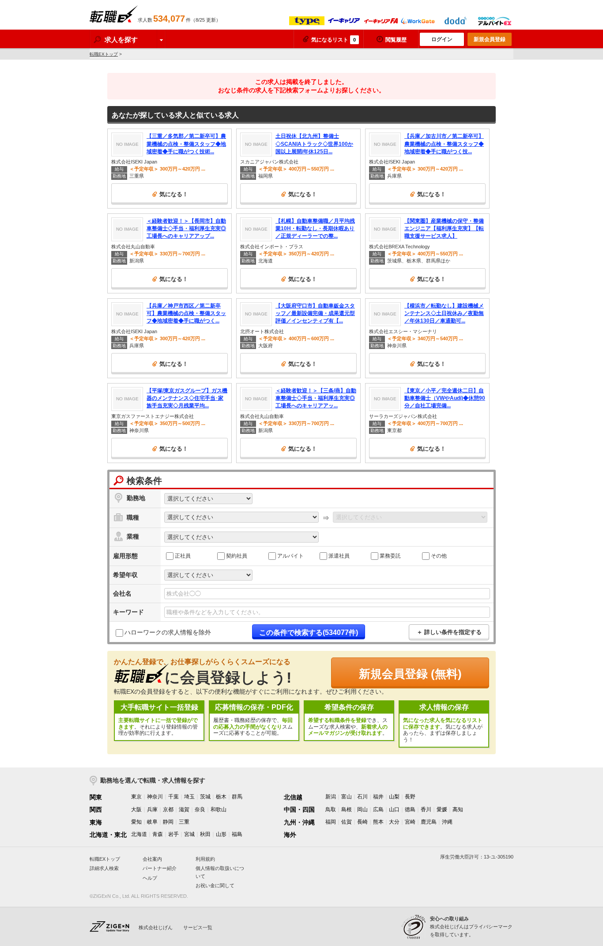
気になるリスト (333, 40)
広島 (378, 809)
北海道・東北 (108, 834)
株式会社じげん (156, 927)
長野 (410, 797)
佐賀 (346, 822)
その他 (439, 555)
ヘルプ (150, 878)
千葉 (173, 797)
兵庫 (152, 809)
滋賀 (184, 809)
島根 (346, 809)
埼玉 (189, 797)
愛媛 (442, 809)
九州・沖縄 (299, 822)
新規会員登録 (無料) (410, 673)
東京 (136, 797)
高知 (457, 809)
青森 (157, 834)
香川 (426, 809)
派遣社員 (339, 555)
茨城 (205, 797)
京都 (168, 809)
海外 (290, 834)
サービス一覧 (197, 927)
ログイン (441, 39)
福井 (378, 797)
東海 (96, 822)
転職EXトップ (104, 54)
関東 (96, 797)
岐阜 (152, 822)
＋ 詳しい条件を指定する (449, 632)
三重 (184, 822)
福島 (237, 834)
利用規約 (205, 859)
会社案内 (152, 859)
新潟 (330, 797)
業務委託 (390, 555)
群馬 (237, 797)
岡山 (362, 809)
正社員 (183, 555)
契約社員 (236, 555)
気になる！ (173, 194)
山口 (394, 809)
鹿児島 (429, 822)
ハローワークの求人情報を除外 (167, 632)
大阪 (136, 809)
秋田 (205, 834)
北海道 (139, 834)
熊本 (378, 822)
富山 (346, 797)
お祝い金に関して (215, 885)
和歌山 (218, 809)
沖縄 (447, 822)
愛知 (136, 822)
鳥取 (330, 809)
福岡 (330, 822)
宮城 (189, 834)
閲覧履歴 (396, 40)
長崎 (362, 822)
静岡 (168, 822)
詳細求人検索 (104, 868)
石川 (362, 797)
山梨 (394, 797)
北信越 (293, 797)
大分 (394, 822)
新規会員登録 (489, 39)
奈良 (200, 809)
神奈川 (155, 797)
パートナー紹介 (160, 868)
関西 (96, 809)
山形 (221, 834)
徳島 (410, 809)
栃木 (221, 797)
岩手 (173, 834)
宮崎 (410, 822)
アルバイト (290, 555)
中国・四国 (299, 809)
